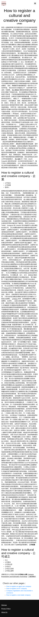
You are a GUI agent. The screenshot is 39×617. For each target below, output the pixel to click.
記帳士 (3, 212)
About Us (4, 612)
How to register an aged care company (18, 586)
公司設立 (15, 299)
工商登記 (22, 124)
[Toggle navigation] (35, 3)
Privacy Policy (6, 608)
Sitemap (4, 605)
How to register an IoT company (16, 588)
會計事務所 (15, 90)
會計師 (23, 350)
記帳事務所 (32, 576)
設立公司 (7, 288)
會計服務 (18, 159)
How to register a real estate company (18, 595)
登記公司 (13, 441)
